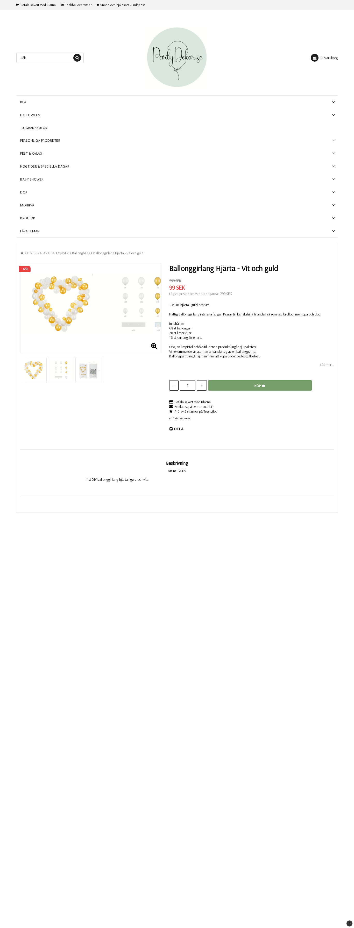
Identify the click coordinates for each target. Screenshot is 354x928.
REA (23, 102)
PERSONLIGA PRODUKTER (40, 140)
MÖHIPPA (27, 205)
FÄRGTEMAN (30, 231)
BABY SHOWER (32, 179)
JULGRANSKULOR (33, 127)
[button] (324, 57)
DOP (23, 192)
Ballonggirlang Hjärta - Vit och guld (118, 253)
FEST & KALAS (31, 153)
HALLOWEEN (30, 115)
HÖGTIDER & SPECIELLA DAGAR (44, 166)
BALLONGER (60, 253)
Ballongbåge (81, 253)
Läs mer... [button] (327, 364)
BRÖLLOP (27, 218)
